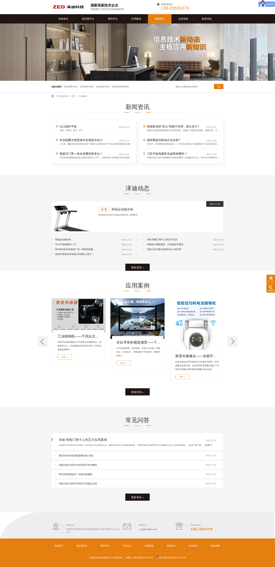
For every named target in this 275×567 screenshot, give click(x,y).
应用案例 (136, 18)
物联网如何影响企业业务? (163, 140)
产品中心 (127, 546)
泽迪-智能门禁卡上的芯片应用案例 (83, 439)
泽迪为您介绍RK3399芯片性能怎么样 (78, 483)
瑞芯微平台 (88, 18)
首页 (73, 96)
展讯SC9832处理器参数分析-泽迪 (76, 455)
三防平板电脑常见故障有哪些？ (167, 153)
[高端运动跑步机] (72, 217)
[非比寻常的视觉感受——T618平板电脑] (137, 318)
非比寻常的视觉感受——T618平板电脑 (138, 342)
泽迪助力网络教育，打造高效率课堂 (165, 244)
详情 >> (64, 356)
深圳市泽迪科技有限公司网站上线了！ (74, 254)
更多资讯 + (137, 267)
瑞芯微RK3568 (103, 86)
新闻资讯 (160, 18)
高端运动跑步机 (122, 209)
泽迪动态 (137, 188)
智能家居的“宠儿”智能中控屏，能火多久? (173, 126)
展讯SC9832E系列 (120, 86)
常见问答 (137, 419)
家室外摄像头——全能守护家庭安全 (197, 355)
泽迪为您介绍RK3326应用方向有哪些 (78, 464)
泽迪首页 (63, 18)
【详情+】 (133, 214)
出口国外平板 (68, 126)
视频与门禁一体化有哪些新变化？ (81, 153)
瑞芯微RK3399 (70, 86)
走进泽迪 (183, 18)
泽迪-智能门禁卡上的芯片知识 (162, 239)
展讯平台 (113, 18)
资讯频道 (83, 96)
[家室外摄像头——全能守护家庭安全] (196, 325)
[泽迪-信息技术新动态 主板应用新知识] (137, 79)
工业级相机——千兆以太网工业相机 (79, 335)
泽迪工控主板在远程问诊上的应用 (164, 249)
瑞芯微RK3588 (87, 86)
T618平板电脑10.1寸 (65, 244)
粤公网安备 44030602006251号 (172, 558)
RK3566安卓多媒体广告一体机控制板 (74, 249)
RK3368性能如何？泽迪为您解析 (75, 474)
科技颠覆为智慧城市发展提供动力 (81, 140)
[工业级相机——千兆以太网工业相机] (79, 315)
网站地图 (215, 546)
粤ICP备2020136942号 (143, 558)
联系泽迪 (207, 18)
